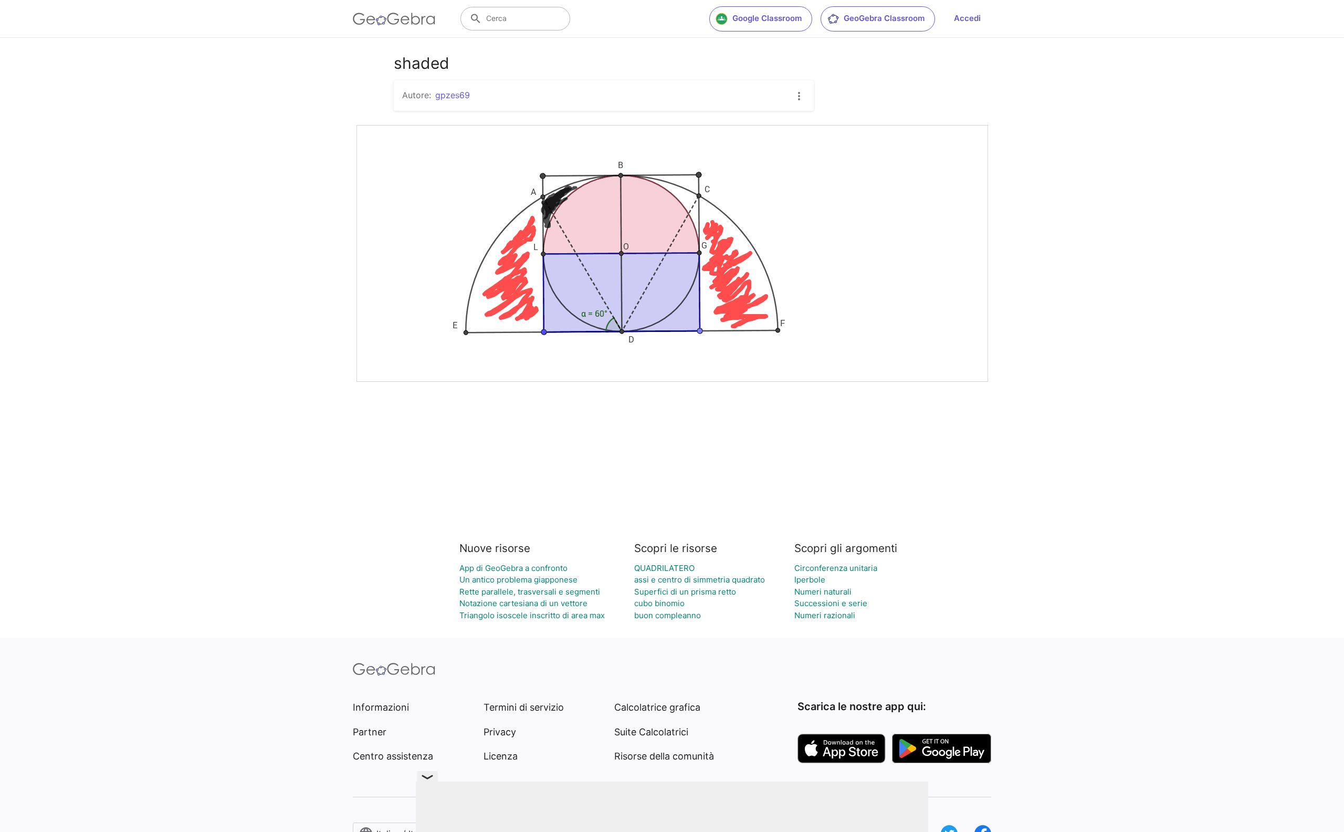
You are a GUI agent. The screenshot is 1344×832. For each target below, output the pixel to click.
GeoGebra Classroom (884, 18)
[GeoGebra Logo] (394, 19)
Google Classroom (767, 18)
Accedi (967, 18)
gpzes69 (452, 95)
